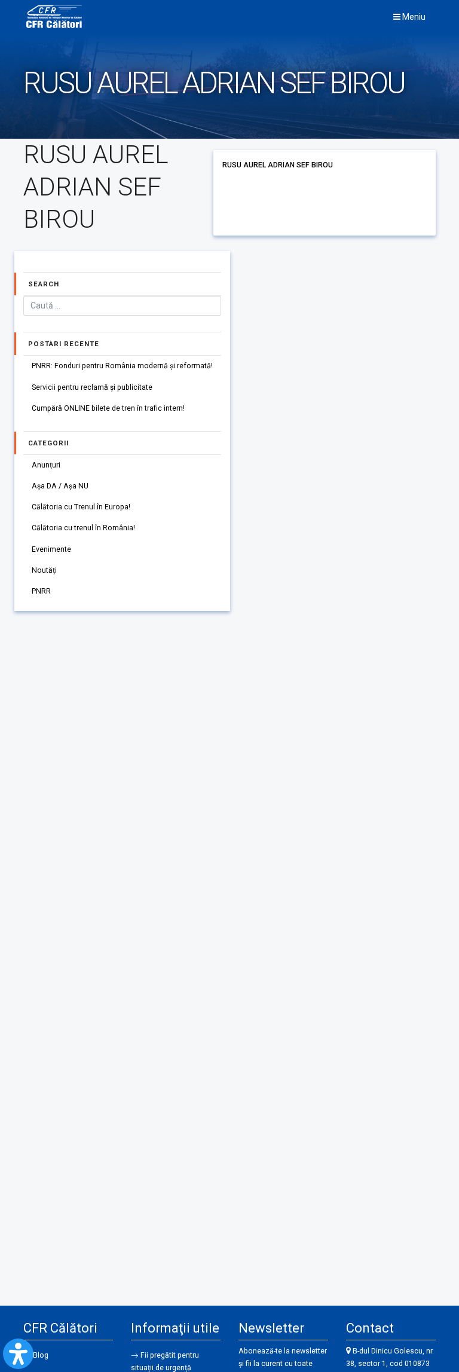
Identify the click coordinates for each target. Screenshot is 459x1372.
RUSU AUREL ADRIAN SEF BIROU (277, 165)
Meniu (413, 17)
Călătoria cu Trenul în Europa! (81, 507)
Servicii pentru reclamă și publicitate (92, 387)
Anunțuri (46, 465)
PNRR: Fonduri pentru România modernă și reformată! (122, 366)
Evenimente (51, 549)
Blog (40, 1355)
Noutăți (44, 570)
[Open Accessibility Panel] (18, 1354)
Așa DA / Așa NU (60, 486)
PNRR (41, 591)
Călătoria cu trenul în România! (83, 528)
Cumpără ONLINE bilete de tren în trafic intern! (108, 408)
